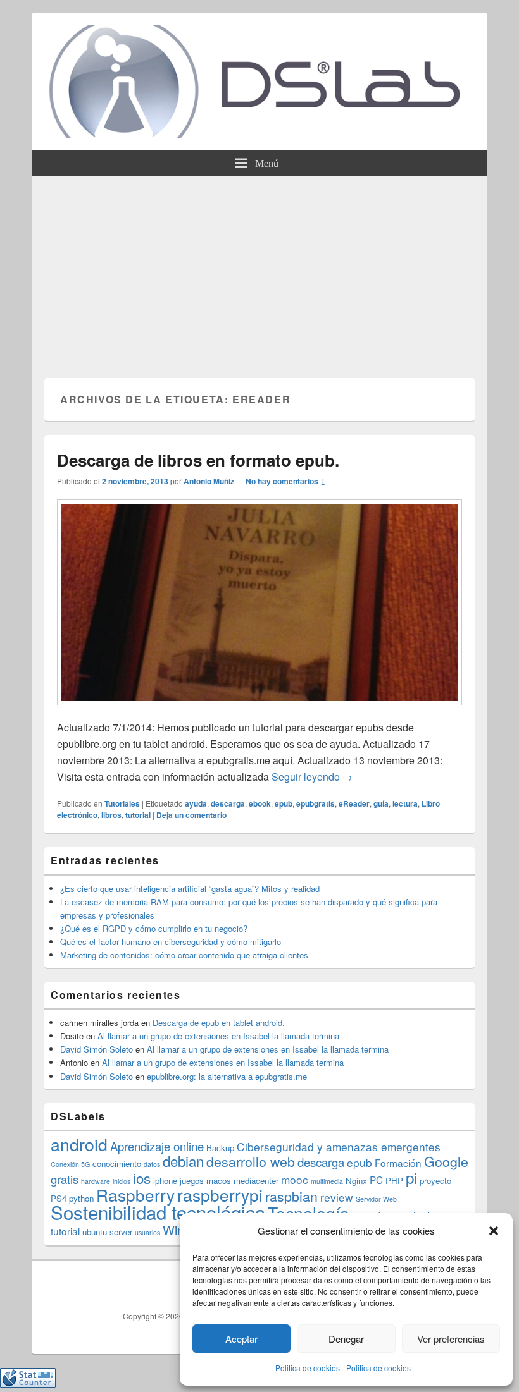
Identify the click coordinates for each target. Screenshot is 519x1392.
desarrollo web (250, 1161)
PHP (394, 1181)
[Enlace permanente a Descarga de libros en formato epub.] (259, 711)
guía (381, 803)
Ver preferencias (451, 1338)
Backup (220, 1148)
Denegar (346, 1338)
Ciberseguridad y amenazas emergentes (339, 1146)
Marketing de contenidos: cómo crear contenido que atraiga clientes (184, 955)
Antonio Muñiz (209, 481)
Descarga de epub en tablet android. (219, 1023)
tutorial (138, 815)
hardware (95, 1181)
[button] (493, 1230)
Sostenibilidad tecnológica (158, 1212)
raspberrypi (220, 1194)
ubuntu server (107, 1232)
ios (142, 1178)
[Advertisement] (259, 270)
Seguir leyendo (312, 776)
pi (411, 1177)
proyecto (435, 1181)
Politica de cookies (307, 1367)
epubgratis (315, 803)
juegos (192, 1181)
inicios (121, 1181)
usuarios (147, 1232)
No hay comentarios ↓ (286, 481)
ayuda (196, 803)
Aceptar (241, 1338)
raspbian (291, 1196)
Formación (398, 1162)
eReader (354, 803)
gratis (64, 1179)
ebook (260, 803)
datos (152, 1164)
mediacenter (256, 1181)
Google (446, 1161)
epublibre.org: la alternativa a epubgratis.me (227, 1076)
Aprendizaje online (157, 1146)
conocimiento (116, 1163)
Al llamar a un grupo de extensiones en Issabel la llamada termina (218, 1036)
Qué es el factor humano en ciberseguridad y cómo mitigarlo (170, 942)
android (79, 1144)
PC (376, 1180)
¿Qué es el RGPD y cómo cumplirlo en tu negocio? (153, 928)
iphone (165, 1181)
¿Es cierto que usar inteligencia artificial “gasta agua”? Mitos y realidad (190, 888)
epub (283, 803)
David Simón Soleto (96, 1049)
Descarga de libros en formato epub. (198, 460)
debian (183, 1161)
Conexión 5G (70, 1164)
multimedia (327, 1181)
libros (111, 815)
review (336, 1197)
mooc (294, 1179)
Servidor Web (376, 1199)
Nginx (356, 1181)
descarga (228, 803)
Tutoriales (122, 803)
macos (218, 1181)
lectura (405, 803)
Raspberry (135, 1194)
